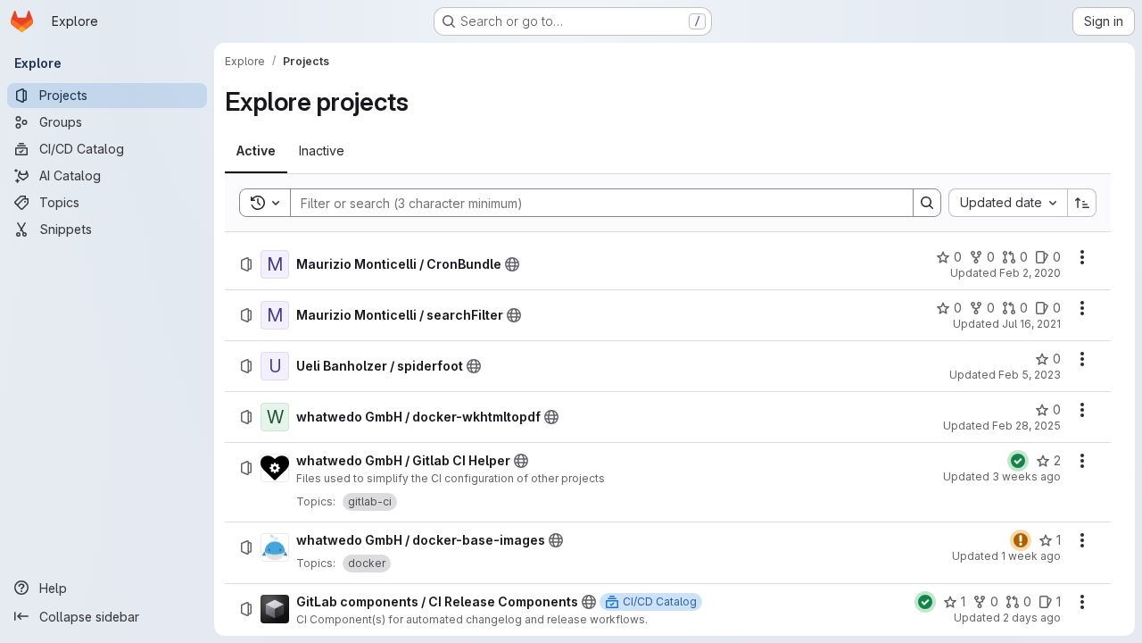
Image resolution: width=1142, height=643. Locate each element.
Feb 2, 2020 (1030, 273)
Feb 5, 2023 (1029, 374)
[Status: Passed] (1018, 461)
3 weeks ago (1026, 476)
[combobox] (1007, 202)
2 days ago (1032, 617)
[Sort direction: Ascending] (1082, 202)
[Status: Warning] (1020, 540)
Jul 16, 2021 (1031, 323)
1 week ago (1031, 556)
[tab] (256, 151)
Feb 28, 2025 (1026, 425)
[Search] (927, 202)
